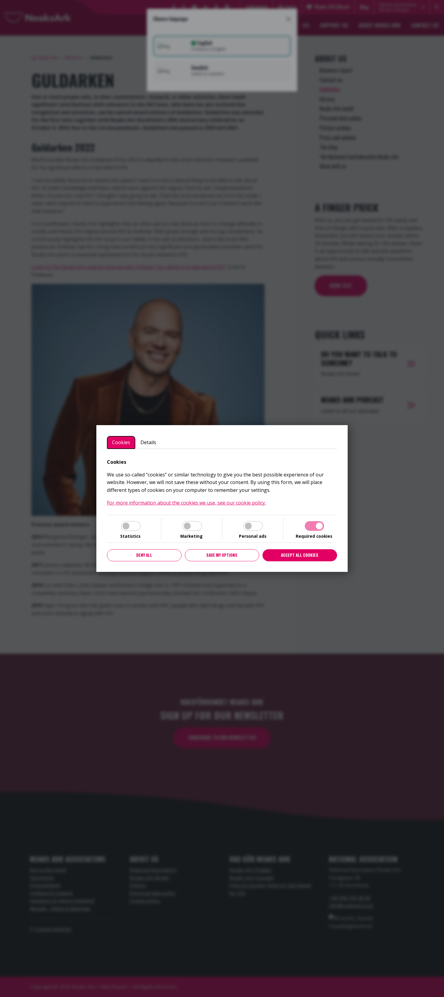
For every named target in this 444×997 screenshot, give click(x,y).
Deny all (144, 555)
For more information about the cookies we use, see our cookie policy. (186, 502)
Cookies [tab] (121, 442)
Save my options (221, 555)
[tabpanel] (222, 482)
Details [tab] (148, 442)
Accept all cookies (299, 555)
